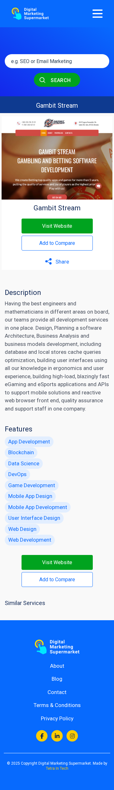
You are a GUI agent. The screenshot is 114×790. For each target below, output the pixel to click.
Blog (57, 679)
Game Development (31, 485)
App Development (29, 441)
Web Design (22, 529)
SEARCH (60, 80)
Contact (57, 692)
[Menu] (97, 14)
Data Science (23, 463)
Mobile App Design (30, 496)
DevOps (17, 474)
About (57, 666)
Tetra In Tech (57, 768)
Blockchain (21, 452)
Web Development (29, 540)
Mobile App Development (37, 507)
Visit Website (57, 226)
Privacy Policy (57, 718)
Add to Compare (57, 243)
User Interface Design (34, 518)
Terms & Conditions (57, 705)
